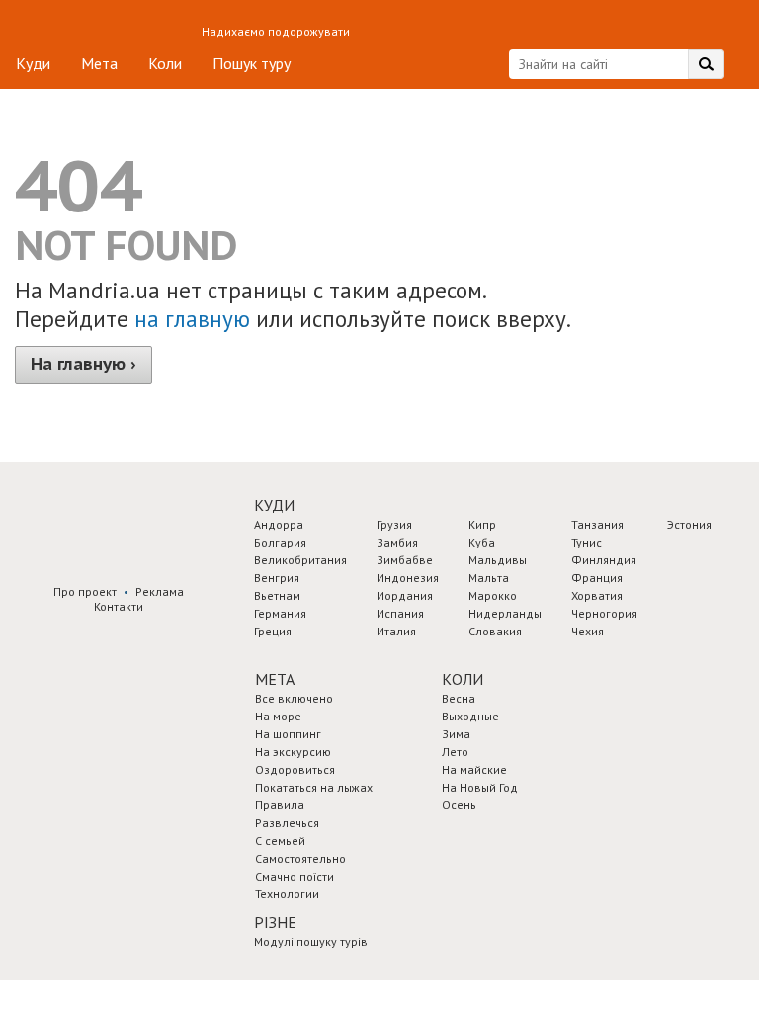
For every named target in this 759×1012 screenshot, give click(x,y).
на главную (192, 318)
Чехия (587, 631)
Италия (396, 631)
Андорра (278, 524)
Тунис (586, 542)
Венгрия (276, 577)
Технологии (287, 893)
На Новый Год (480, 787)
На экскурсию (293, 751)
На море (278, 716)
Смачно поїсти (294, 876)
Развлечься (287, 822)
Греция (273, 631)
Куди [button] (274, 505)
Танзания (597, 524)
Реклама (159, 591)
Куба (481, 542)
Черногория (604, 613)
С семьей (280, 840)
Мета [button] (275, 679)
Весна (458, 698)
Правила (279, 805)
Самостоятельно (300, 858)
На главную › (83, 364)
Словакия (495, 631)
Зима (456, 733)
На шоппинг (288, 733)
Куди (33, 63)
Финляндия (603, 559)
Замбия (397, 542)
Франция (597, 577)
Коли (165, 63)
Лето (455, 751)
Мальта (488, 577)
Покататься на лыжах (314, 787)
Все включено (294, 698)
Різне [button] (275, 922)
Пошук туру (251, 63)
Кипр (482, 524)
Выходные (470, 716)
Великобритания (300, 559)
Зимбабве (405, 559)
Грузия (394, 524)
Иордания (405, 595)
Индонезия (408, 577)
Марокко (492, 595)
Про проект (85, 591)
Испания (400, 613)
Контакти (118, 606)
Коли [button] (462, 679)
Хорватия (597, 595)
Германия (280, 613)
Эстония (689, 524)
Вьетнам (277, 595)
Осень (459, 805)
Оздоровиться (295, 769)
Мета (99, 63)
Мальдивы (497, 559)
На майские (474, 769)
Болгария (280, 542)
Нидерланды (505, 613)
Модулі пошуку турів (311, 941)
